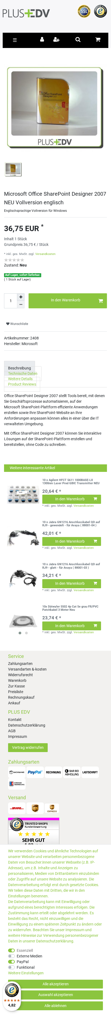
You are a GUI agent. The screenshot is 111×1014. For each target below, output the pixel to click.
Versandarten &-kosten (27, 669)
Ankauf (14, 703)
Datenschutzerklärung (26, 725)
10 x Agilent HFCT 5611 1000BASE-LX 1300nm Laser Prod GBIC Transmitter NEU (70, 482)
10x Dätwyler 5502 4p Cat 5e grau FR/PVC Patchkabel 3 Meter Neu (70, 608)
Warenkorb (17, 680)
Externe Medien (29, 956)
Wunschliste (18, 324)
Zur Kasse (16, 686)
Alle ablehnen (55, 1006)
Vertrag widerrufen (28, 747)
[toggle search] (78, 39)
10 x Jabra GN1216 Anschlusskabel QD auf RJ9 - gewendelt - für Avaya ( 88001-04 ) (71, 524)
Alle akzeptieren (56, 984)
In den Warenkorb (65, 300)
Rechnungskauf (21, 697)
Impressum (17, 736)
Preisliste (15, 692)
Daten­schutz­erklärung (54, 941)
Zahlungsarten (20, 663)
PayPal (23, 962)
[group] (23, 621)
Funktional (25, 967)
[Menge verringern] (21, 304)
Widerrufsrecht (20, 675)
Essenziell (25, 950)
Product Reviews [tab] (22, 384)
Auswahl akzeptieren (55, 995)
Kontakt (15, 719)
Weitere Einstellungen (26, 973)
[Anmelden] (43, 40)
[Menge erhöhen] (21, 297)
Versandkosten (45, 254)
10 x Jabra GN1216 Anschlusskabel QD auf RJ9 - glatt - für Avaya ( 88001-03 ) (71, 566)
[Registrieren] (57, 40)
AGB (12, 731)
